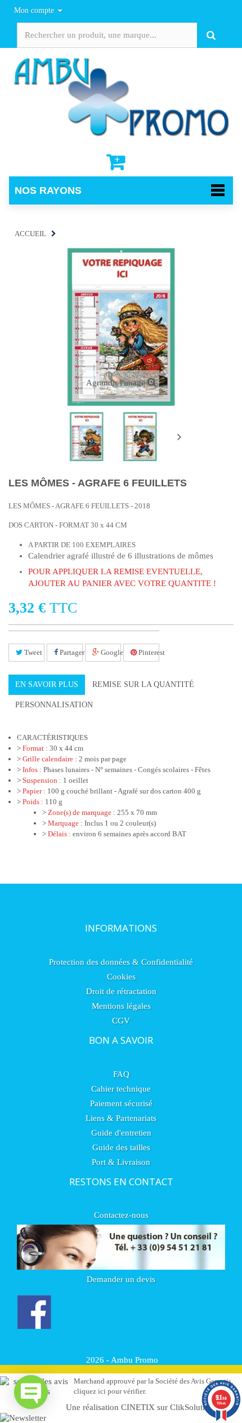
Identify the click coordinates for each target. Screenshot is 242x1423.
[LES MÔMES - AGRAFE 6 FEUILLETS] (86, 436)
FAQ (121, 1074)
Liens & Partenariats (121, 1118)
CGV (121, 1020)
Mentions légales (121, 1005)
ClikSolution (192, 1407)
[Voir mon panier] (116, 162)
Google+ (110, 652)
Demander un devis (121, 1279)
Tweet (32, 652)
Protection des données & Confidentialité (121, 962)
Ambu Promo (134, 1359)
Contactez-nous (121, 1215)
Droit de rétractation (121, 991)
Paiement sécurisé (121, 1103)
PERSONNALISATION (54, 705)
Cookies (121, 976)
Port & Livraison (121, 1162)
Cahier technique (121, 1088)
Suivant (179, 436)
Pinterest (148, 652)
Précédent (51, 438)
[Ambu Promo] (121, 95)
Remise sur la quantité (143, 684)
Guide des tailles (121, 1147)
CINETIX (138, 1407)
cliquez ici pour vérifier (109, 1391)
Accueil (30, 233)
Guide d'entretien (121, 1132)
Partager (70, 652)
